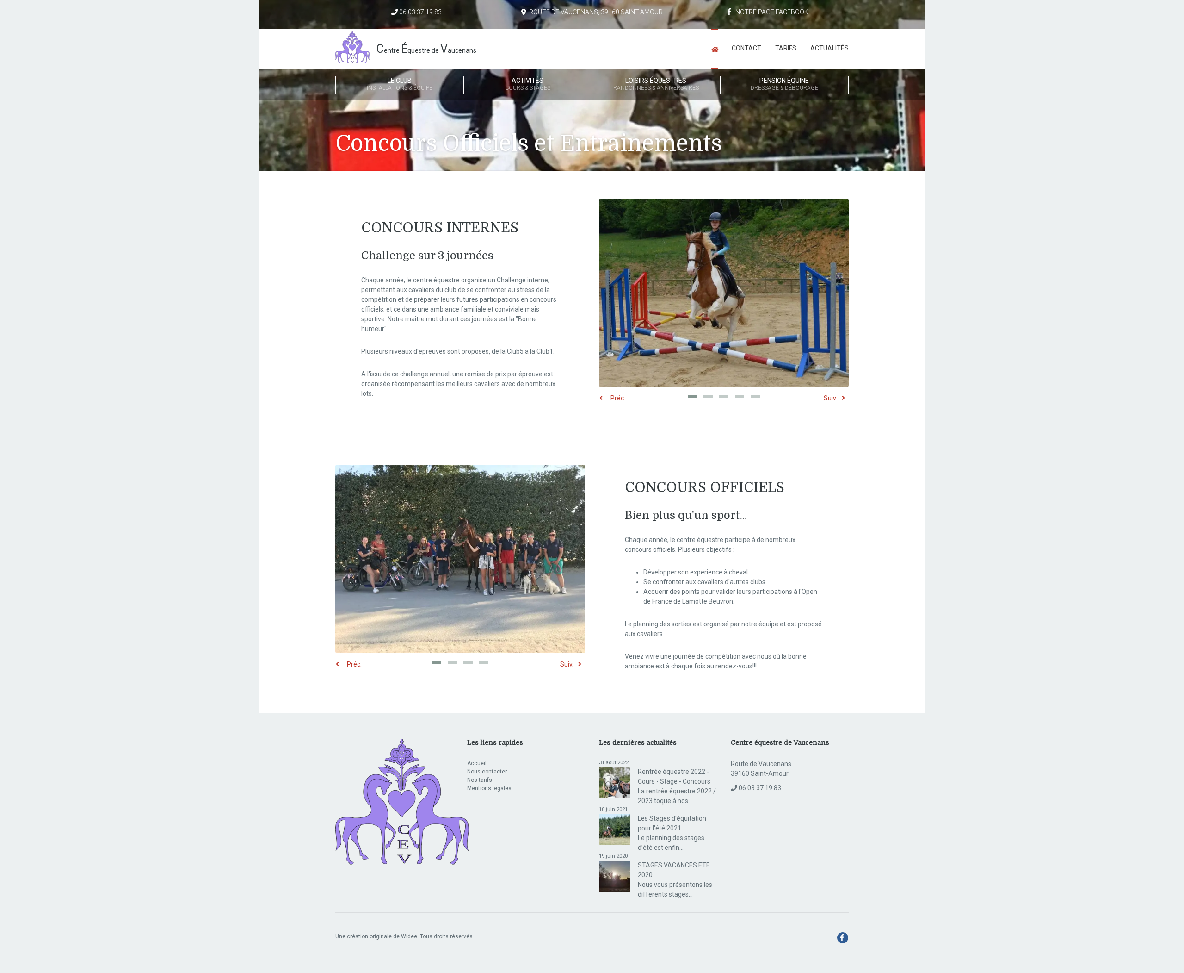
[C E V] (402, 802)
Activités (527, 84)
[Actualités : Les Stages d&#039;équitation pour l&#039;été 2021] (614, 828)
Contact (746, 48)
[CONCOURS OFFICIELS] (460, 561)
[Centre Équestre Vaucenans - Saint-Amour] (714, 49)
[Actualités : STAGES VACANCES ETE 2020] (614, 875)
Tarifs (785, 48)
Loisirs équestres (656, 84)
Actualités (829, 48)
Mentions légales (489, 788)
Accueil (477, 763)
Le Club (399, 84)
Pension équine (784, 84)
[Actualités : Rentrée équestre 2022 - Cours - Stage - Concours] (614, 782)
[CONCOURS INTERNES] (724, 295)
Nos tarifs (479, 780)
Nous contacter (487, 771)
